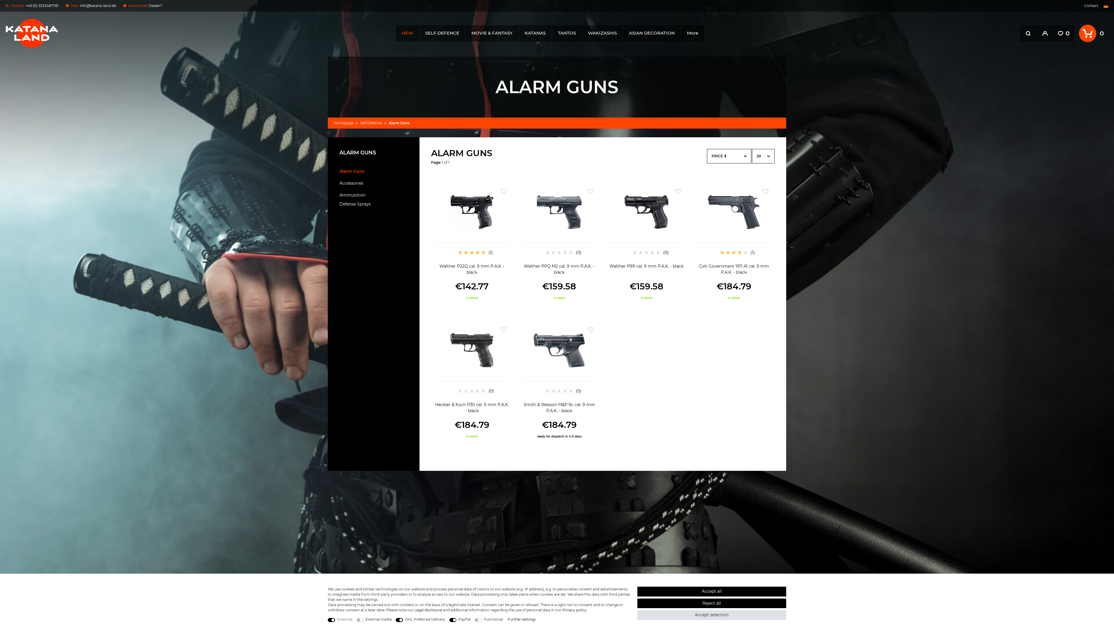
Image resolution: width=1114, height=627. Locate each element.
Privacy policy (574, 610)
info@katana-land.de (98, 5)
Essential (344, 619)
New (407, 33)
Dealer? (155, 5)
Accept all (712, 591)
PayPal (464, 619)
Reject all (711, 603)
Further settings (522, 619)
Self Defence (442, 33)
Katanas (535, 33)
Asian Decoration (652, 33)
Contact (1091, 5)
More (692, 33)
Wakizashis (602, 33)
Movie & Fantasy (492, 33)
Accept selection (711, 614)
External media (379, 619)
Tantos (567, 33)
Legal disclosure (428, 610)
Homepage (343, 123)
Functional (493, 619)
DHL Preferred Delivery (425, 619)
